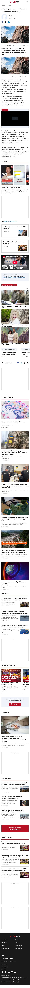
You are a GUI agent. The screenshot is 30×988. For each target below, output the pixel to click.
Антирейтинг (18, 948)
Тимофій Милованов (7, 285)
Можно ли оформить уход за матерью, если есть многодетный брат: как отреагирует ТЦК (14, 519)
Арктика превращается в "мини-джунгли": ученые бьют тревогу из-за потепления (14, 784)
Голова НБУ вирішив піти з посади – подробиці (14, 243)
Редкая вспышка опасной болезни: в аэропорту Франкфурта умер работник (13, 811)
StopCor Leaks (6, 837)
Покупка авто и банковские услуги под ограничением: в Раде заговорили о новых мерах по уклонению (14, 452)
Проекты (3, 940)
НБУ (15, 285)
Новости (3, 942)
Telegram (5, 277)
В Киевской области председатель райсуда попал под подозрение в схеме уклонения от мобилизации (14, 486)
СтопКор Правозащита (7, 958)
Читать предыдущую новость (9, 349)
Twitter (18, 277)
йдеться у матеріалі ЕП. (10, 221)
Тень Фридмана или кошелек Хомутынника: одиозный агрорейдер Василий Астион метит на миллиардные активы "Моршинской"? (14, 844)
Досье (3, 946)
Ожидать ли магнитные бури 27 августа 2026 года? (13, 583)
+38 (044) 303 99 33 (15, 829)
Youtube (14, 277)
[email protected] (15, 982)
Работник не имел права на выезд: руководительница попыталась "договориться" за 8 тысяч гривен (11, 798)
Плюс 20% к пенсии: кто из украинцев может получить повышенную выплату (13, 422)
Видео (16, 940)
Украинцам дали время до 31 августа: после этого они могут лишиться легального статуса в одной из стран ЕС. (14, 627)
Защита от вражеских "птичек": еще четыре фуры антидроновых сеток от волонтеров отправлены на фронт (11, 686)
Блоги (16, 942)
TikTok (4, 279)
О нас (2, 955)
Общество (9, 5)
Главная (3, 5)
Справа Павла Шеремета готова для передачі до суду (8, 354)
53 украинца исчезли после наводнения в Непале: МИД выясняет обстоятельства (14, 551)
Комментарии (8, 363)
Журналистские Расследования (9, 961)
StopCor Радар (5, 948)
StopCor (10, 15)
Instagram (22, 277)
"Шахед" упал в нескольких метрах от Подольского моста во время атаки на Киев (14, 612)
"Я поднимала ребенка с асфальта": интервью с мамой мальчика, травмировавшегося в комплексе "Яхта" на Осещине (14, 739)
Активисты (4, 964)
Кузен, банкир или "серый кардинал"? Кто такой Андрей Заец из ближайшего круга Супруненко (14, 870)
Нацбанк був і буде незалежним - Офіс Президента (14, 227)
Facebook (10, 277)
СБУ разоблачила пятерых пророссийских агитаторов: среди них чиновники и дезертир (14, 600)
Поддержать (16, 704)
